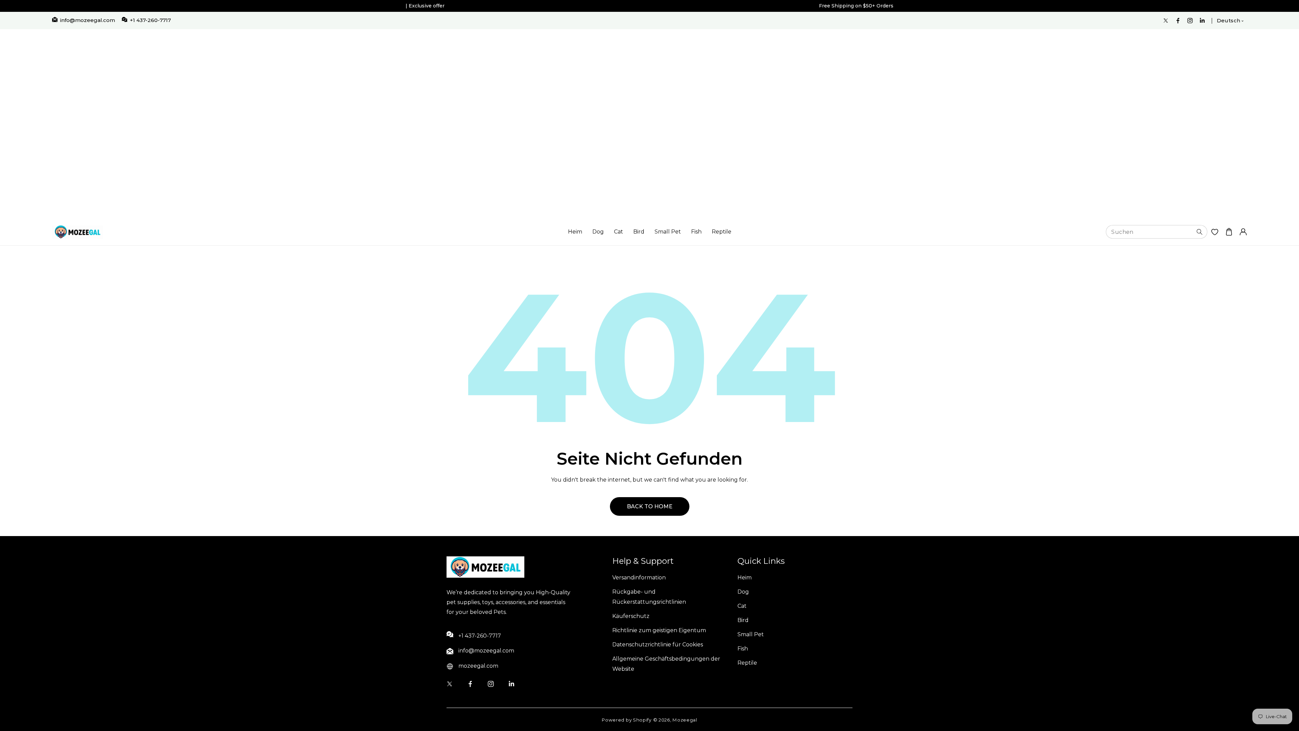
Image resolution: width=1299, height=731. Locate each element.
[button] (1229, 232)
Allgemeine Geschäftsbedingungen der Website (666, 664)
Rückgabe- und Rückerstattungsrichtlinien (649, 597)
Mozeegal (685, 720)
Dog (598, 231)
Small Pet (668, 231)
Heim (575, 231)
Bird (638, 231)
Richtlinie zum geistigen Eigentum (659, 630)
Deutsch (1228, 20)
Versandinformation (639, 577)
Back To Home (650, 506)
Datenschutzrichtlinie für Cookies (657, 644)
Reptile (721, 231)
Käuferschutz (631, 616)
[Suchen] (1200, 232)
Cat (618, 231)
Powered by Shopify (627, 720)
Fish (696, 231)
